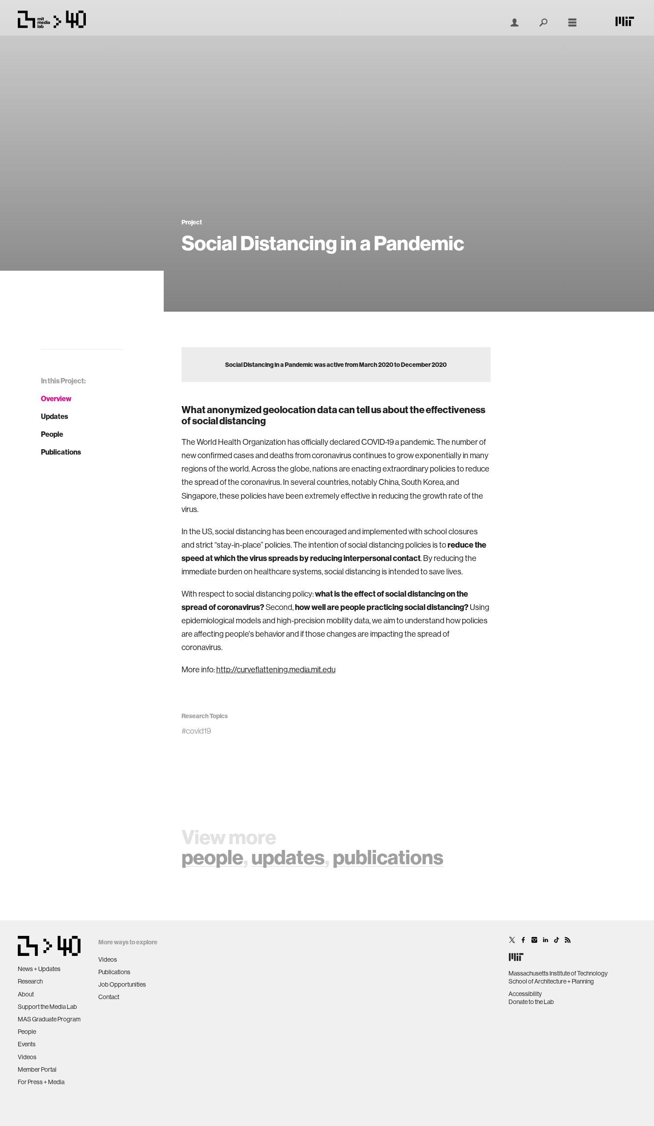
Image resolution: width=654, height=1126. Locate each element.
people (212, 857)
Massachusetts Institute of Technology (558, 973)
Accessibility (525, 994)
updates (288, 857)
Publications (61, 451)
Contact (108, 997)
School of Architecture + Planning (551, 981)
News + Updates (39, 969)
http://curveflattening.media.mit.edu (275, 669)
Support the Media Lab (47, 1007)
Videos (27, 1057)
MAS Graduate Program (49, 1019)
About (26, 994)
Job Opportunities (122, 984)
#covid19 (196, 731)
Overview (56, 398)
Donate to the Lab (531, 1002)
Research (30, 981)
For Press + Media (41, 1082)
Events (27, 1044)
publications (388, 857)
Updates (54, 416)
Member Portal (37, 1069)
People (52, 434)
